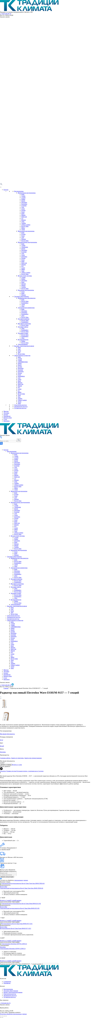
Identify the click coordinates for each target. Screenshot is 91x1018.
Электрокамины (23, 344)
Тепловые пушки (23, 333)
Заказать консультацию (7, 876)
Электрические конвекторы (26, 307)
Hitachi (23, 215)
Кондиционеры (19, 191)
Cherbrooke (24, 247)
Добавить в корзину (6, 764)
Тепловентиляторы (23, 319)
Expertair (23, 205)
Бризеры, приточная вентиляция (24, 346)
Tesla (22, 221)
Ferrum (23, 210)
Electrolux (24, 202)
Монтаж (6, 411)
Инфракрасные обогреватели (26, 298)
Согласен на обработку (14, 880)
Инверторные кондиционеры (27, 193)
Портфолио (7, 416)
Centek (23, 196)
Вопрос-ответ (8, 417)
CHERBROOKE (23, 362)
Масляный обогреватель (7, 734)
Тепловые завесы (23, 327)
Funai (23, 212)
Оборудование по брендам (22, 355)
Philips (23, 341)
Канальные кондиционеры (26, 290)
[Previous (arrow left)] (0, 1017)
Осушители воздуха (20, 408)
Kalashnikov (24, 303)
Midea (23, 228)
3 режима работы (5, 758)
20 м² (1, 740)
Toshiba (23, 223)
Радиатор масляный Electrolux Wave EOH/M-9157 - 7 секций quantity (20, 964)
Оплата (6, 414)
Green (23, 209)
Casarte (23, 197)
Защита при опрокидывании (33, 758)
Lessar (23, 268)
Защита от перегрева (17, 758)
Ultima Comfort (25, 224)
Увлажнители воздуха (20, 406)
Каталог (6, 189)
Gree (22, 207)
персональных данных (21, 880)
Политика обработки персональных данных (13, 1014)
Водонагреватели (23, 339)
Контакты (7, 421)
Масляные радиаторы (24, 323)
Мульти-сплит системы (25, 276)
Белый (2, 746)
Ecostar (23, 234)
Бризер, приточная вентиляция (13, 992)
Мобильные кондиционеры (26, 231)
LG (22, 218)
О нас (5, 419)
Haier (22, 213)
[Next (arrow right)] (2, 1017)
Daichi (23, 201)
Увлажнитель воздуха (10, 995)
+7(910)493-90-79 (5, 1003)
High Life (24, 217)
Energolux (24, 204)
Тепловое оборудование (21, 296)
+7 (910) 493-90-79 (5, 13)
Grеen (19, 379)
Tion (19, 352)
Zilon (22, 306)
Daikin (23, 199)
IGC (22, 266)
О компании (7, 981)
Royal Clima (24, 226)
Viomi (23, 229)
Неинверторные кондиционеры (27, 242)
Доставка (6, 413)
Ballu (22, 194)
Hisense (23, 220)
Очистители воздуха (20, 405)
